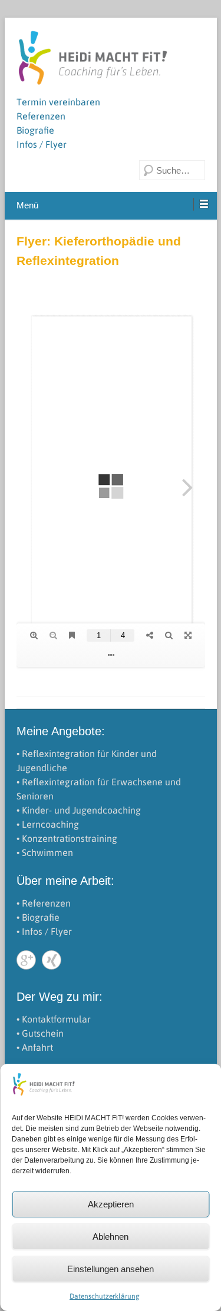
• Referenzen (44, 903)
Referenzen (41, 116)
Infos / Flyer (42, 144)
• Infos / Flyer (44, 931)
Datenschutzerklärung (105, 1296)
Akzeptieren (111, 1204)
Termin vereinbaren (58, 102)
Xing (51, 960)
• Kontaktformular (54, 1019)
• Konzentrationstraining (67, 838)
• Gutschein (40, 1033)
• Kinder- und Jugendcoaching (79, 810)
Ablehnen (110, 1237)
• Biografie (38, 917)
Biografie (35, 130)
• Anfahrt (35, 1047)
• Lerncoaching (48, 824)
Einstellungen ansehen (110, 1269)
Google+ (26, 960)
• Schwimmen (45, 852)
